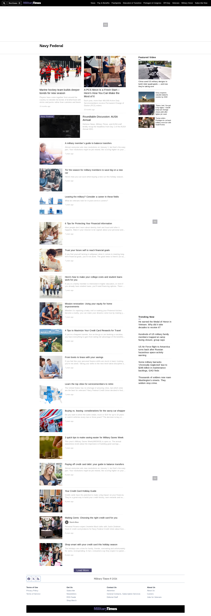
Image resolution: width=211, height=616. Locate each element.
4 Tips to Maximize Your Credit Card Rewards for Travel (93, 330)
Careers (150, 594)
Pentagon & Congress (152, 3)
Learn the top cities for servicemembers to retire (89, 384)
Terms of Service (33, 594)
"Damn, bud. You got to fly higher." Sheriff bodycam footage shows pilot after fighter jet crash (163, 109)
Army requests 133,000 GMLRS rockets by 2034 (162, 95)
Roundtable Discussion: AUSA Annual (100, 118)
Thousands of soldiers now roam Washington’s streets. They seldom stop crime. (154, 380)
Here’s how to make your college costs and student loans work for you (93, 278)
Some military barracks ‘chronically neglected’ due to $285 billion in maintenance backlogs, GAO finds (152, 366)
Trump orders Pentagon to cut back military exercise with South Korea (163, 121)
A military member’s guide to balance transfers (88, 143)
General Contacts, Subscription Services (123, 594)
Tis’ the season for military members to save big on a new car (94, 171)
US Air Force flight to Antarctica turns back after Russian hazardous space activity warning (154, 350)
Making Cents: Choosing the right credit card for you (91, 518)
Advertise (111, 590)
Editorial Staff (112, 597)
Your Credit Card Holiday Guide (80, 491)
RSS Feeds (71, 597)
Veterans (175, 3)
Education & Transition (132, 3)
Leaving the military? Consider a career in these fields (92, 197)
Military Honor (187, 3)
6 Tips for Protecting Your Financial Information (88, 223)
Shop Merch (71, 600)
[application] (154, 70)
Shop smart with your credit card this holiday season (91, 544)
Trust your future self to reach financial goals (87, 250)
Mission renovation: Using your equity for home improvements (88, 305)
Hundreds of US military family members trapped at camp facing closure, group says (153, 337)
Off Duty (166, 3)
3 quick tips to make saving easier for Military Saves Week (94, 437)
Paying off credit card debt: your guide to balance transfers (94, 464)
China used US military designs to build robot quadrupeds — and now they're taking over (153, 83)
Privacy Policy (32, 590)
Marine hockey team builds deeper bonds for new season (60, 91)
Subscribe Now (201, 3)
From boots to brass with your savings (84, 357)
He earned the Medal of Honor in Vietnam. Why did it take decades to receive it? (154, 324)
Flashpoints (116, 3)
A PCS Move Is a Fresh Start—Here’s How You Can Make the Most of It (102, 93)
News (93, 3)
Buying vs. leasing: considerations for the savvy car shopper (95, 411)
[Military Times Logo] (32, 3)
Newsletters (71, 594)
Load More (83, 570)
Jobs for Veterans (154, 597)
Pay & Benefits (103, 3)
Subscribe (71, 590)
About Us (151, 590)
